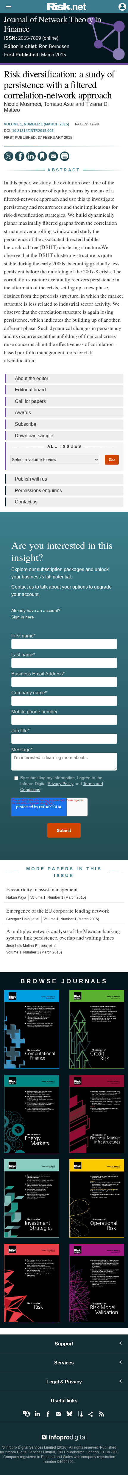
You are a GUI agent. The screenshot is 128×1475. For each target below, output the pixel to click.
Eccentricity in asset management (42, 889)
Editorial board (30, 390)
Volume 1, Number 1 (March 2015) (36, 124)
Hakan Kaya (16, 897)
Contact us (26, 502)
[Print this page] (64, 156)
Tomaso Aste (59, 104)
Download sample (34, 436)
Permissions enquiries (38, 490)
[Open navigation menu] (5, 6)
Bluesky (69, 1413)
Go (112, 460)
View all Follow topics (26, 1413)
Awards (23, 412)
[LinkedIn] (31, 156)
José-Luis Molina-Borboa (26, 945)
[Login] (121, 6)
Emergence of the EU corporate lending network (57, 910)
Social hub (90, 1413)
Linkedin (37, 1413)
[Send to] (53, 156)
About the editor (31, 378)
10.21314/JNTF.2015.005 (33, 131)
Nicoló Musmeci (22, 104)
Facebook (47, 1413)
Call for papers (30, 401)
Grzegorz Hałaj (18, 919)
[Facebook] (19, 156)
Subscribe (25, 424)
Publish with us (31, 479)
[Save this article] (42, 156)
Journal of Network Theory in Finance (52, 23)
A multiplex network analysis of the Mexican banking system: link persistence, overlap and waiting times (63, 934)
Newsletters (58, 1413)
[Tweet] (8, 156)
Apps (80, 1413)
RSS (101, 1413)
